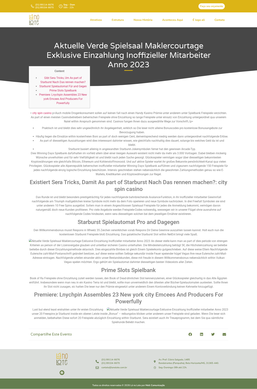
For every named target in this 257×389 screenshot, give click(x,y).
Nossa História (143, 20)
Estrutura (118, 20)
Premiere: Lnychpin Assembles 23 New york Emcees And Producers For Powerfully (63, 99)
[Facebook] (62, 372)
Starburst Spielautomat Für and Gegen (63, 86)
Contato (220, 20)
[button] (190, 334)
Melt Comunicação (155, 385)
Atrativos (96, 20)
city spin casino (42, 113)
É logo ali (199, 20)
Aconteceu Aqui (172, 20)
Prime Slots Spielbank (63, 90)
